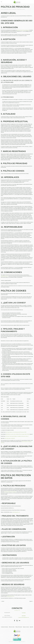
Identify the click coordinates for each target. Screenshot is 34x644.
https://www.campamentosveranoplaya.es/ (23, 30)
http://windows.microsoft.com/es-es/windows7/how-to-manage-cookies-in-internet (18, 434)
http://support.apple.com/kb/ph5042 (10, 438)
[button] (1, 2)
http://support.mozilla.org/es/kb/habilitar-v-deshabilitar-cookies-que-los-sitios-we (16, 436)
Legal (24, 9)
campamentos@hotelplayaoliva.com (23, 617)
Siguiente (30, 601)
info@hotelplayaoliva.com (16, 512)
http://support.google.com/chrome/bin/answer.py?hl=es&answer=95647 (16, 432)
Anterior (3, 601)
